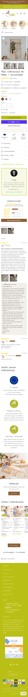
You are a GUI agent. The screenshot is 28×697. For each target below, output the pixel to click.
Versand (7, 93)
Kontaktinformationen (14, 693)
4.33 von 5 (18, 204)
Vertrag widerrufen (8, 594)
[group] (5, 24)
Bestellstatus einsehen (12, 603)
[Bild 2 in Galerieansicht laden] (14, 66)
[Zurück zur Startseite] (2, 32)
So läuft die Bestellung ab (8, 164)
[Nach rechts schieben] (26, 66)
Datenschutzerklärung (7, 691)
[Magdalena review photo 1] (5, 278)
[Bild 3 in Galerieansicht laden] (21, 66)
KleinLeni (8, 689)
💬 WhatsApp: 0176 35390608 (14, 192)
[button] (3, 13)
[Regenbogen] (6, 99)
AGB (15, 691)
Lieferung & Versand (8, 584)
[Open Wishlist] (21, 13)
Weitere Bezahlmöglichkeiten (14, 125)
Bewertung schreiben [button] (14, 220)
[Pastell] (10, 99)
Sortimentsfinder (7, 570)
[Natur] (2, 99)
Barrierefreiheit (7, 591)
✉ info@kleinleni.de (13, 189)
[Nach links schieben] (1, 66)
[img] (4, 243)
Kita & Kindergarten (8, 587)
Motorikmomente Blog (8, 577)
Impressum (24, 691)
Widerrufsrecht (23, 689)
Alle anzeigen (14, 545)
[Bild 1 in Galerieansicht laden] (7, 66)
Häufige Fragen (20, 164)
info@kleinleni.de (14, 609)
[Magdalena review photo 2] (13, 278)
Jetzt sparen (14, 493)
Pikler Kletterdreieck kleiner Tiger (17, 519)
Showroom (6, 573)
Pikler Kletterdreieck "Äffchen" (5, 519)
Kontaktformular (10, 612)
